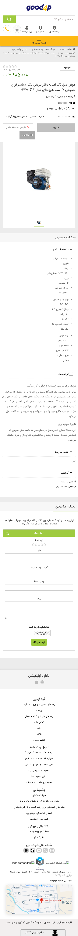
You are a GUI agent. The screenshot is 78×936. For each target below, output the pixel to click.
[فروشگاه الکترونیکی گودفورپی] (39, 7)
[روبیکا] (26, 851)
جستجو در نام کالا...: (62, 19)
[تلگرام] (38, 851)
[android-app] (41, 683)
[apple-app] (36, 683)
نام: (39, 551)
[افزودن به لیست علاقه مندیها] (18, 127)
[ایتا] (32, 851)
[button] (39, 899)
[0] (39, 544)
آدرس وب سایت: (39, 568)
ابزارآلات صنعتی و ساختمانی (43, 49)
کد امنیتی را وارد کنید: (39, 627)
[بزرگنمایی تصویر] (38, 180)
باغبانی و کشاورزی (19, 49)
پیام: (39, 599)
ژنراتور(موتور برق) (67, 53)
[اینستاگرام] (51, 851)
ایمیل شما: (39, 581)
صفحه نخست (66, 49)
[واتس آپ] (45, 851)
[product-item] (39, 222)
